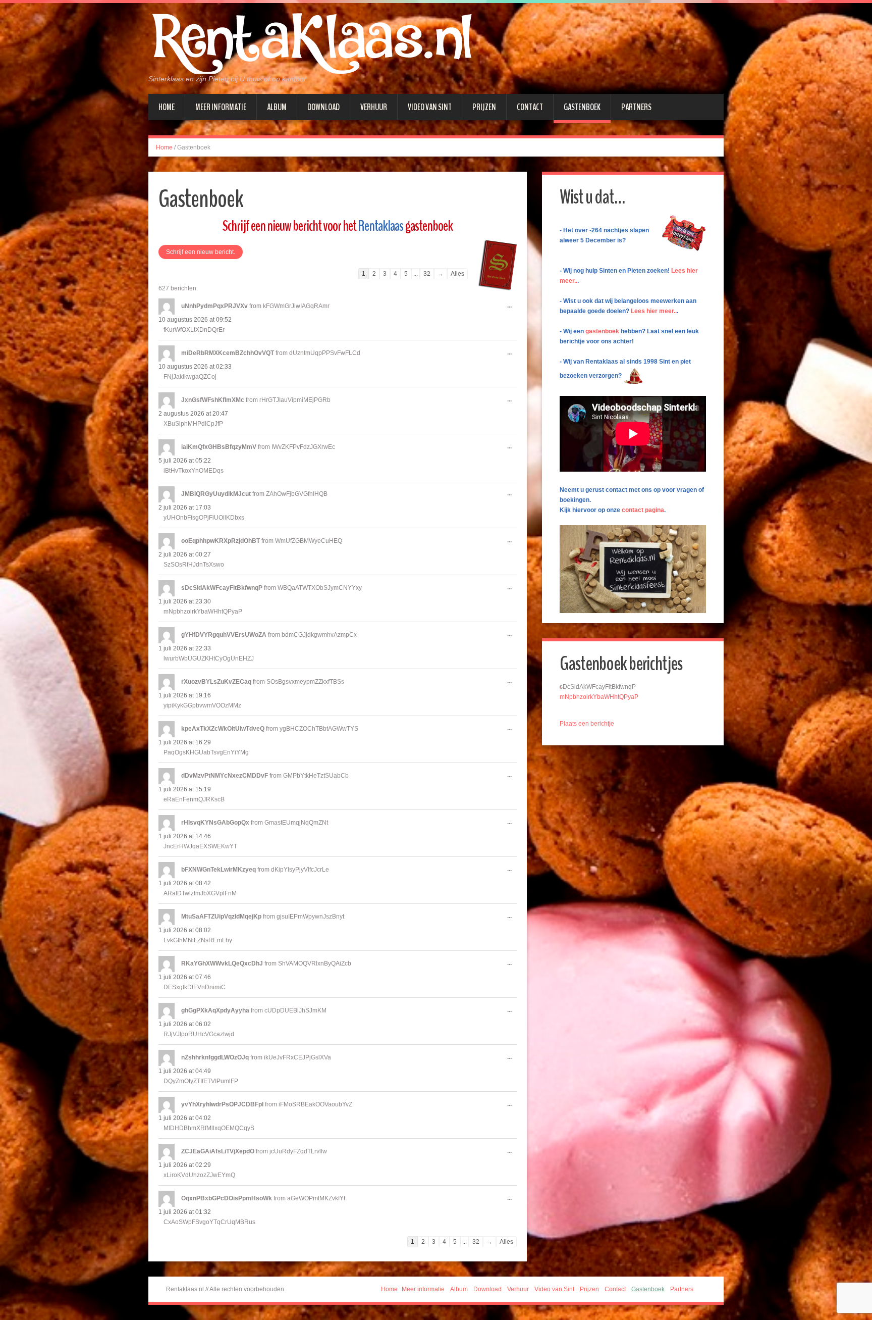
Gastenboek (582, 107)
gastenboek (602, 331)
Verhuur (373, 107)
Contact (530, 107)
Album (277, 107)
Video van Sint (430, 107)
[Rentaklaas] (312, 42)
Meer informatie (220, 107)
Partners (636, 107)
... (512, 309)
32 (426, 273)
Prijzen (484, 107)
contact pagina (643, 510)
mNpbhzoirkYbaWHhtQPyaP (599, 696)
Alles (457, 273)
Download (323, 107)
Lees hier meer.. (654, 311)
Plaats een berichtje (587, 723)
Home (166, 107)
